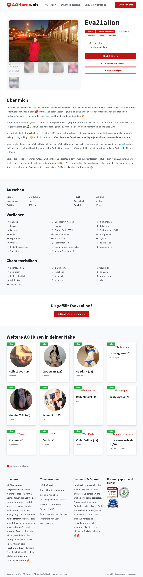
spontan (59, 280)
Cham (11, 419)
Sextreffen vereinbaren (112, 63)
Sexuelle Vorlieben (95, 4)
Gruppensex (105, 234)
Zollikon (79, 375)
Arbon (78, 401)
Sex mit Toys (105, 246)
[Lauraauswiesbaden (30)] (122, 433)
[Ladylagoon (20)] (122, 346)
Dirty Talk (104, 225)
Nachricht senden (112, 56)
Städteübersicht (70, 4)
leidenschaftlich (18, 276)
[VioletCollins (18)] (88, 433)
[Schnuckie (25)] (55, 399)
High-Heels (15, 238)
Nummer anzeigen (112, 70)
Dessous (14, 225)
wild (101, 280)
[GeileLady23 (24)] (21, 355)
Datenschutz (120, 574)
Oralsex (14, 242)
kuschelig (59, 271)
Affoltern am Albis (117, 448)
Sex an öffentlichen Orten (67, 246)
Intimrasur (60, 238)
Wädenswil (47, 375)
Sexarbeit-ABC (47, 509)
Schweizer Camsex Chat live (53, 513)
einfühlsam (60, 267)
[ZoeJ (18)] (54, 433)
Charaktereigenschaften (52, 490)
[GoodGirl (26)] (88, 355)
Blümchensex (106, 221)
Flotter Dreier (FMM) (109, 230)
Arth (44, 419)
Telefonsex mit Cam (49, 518)
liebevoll (59, 276)
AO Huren (50, 4)
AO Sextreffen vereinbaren (71, 314)
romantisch (105, 276)
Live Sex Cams (126, 4)
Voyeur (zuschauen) (64, 251)
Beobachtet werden (64, 221)
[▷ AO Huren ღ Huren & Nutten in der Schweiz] (22, 4)
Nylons (102, 238)
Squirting (14, 251)
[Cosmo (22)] (21, 433)
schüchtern (15, 280)
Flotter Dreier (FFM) (64, 230)
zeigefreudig (16, 284)
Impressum (131, 574)
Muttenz (12, 375)
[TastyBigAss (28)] (122, 390)
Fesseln (13, 230)
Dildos (58, 225)
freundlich (104, 267)
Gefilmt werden (62, 234)
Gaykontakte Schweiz (50, 504)
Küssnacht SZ (14, 444)
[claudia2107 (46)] (21, 399)
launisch (103, 271)
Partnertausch (62, 242)
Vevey (112, 401)
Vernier (45, 444)
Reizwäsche (105, 242)
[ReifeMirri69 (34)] (88, 390)
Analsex (14, 221)
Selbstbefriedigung (19, 246)
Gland (78, 444)
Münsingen (114, 357)
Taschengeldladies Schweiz (53, 499)
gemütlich (15, 271)
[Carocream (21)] (55, 355)
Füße (12, 234)
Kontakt (109, 574)
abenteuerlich (17, 267)
